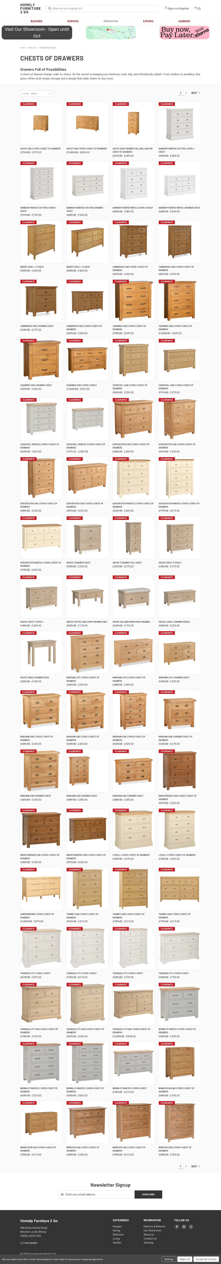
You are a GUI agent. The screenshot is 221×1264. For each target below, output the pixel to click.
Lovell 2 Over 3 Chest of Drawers (177, 855)
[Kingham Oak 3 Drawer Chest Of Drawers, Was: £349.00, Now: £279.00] (179, 711)
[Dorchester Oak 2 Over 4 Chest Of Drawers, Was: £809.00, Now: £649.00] (41, 478)
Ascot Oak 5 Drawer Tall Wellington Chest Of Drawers (132, 150)
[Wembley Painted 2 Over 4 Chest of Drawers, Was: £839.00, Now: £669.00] (87, 1063)
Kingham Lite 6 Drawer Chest (174, 677)
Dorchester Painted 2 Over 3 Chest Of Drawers (133, 505)
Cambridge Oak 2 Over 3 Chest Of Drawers (130, 269)
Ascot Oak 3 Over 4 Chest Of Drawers (86, 148)
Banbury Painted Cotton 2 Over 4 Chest (38, 209)
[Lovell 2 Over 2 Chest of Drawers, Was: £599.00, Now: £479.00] (133, 830)
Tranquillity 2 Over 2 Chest (35, 973)
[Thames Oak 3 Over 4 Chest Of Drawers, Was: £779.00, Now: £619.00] (179, 889)
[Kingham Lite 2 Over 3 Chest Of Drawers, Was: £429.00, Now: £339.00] (87, 652)
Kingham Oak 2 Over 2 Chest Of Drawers (36, 738)
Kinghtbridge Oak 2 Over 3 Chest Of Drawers (178, 798)
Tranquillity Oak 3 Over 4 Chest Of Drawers (131, 1031)
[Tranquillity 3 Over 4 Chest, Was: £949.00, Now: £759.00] (179, 948)
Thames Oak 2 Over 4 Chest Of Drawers (129, 916)
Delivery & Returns (154, 1226)
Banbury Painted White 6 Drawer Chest (179, 207)
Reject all (185, 1259)
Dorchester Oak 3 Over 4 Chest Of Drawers (84, 505)
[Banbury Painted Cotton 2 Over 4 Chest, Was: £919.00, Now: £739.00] (41, 182)
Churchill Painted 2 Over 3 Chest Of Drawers (39, 446)
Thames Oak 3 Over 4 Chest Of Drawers (175, 916)
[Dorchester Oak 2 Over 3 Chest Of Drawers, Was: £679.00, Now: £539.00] (179, 419)
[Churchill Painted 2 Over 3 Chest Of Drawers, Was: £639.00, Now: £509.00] (41, 419)
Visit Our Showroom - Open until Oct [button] (37, 33)
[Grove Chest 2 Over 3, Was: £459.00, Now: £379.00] (179, 537)
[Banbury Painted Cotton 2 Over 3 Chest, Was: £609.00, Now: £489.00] (179, 123)
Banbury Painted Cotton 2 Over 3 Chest (176, 150)
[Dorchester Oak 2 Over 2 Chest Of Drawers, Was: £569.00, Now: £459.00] (133, 419)
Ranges (36, 21)
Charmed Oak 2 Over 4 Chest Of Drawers (175, 328)
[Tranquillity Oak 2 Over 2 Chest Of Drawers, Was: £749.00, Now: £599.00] (41, 1004)
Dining (72, 21)
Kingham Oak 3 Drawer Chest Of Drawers (176, 738)
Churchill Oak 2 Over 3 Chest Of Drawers (130, 387)
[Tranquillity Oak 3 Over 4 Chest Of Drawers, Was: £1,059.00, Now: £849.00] (133, 1004)
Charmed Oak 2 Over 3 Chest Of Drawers (129, 328)
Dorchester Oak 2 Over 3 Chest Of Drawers (177, 446)
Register (184, 8)
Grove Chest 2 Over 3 (170, 562)
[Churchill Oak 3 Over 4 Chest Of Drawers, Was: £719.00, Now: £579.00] (179, 360)
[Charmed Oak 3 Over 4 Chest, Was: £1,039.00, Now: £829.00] (87, 360)
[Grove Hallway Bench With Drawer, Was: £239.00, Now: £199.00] (133, 597)
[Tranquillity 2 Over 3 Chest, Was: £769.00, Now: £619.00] (87, 948)
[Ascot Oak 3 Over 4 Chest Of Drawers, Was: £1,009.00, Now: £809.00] (87, 123)
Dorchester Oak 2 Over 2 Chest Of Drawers (131, 446)
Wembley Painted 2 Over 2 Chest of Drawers (177, 1031)
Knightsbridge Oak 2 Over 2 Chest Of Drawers (40, 857)
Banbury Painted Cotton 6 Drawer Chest (84, 209)
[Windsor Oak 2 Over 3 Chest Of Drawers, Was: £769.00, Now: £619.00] (133, 1122)
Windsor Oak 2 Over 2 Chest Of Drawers (82, 1149)
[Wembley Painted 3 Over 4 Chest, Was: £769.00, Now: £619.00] (133, 1063)
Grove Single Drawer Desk (34, 677)
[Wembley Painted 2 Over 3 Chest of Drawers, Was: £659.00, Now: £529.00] (41, 1063)
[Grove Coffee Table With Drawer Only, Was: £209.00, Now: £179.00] (87, 597)
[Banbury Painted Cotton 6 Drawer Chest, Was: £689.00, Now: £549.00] (87, 182)
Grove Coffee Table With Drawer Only (86, 622)
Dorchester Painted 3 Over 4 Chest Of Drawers (40, 564)
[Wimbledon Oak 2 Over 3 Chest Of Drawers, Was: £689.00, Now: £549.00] (179, 1063)
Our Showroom (152, 1230)
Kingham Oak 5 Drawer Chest (81, 796)
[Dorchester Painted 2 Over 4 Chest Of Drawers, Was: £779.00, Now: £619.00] (179, 478)
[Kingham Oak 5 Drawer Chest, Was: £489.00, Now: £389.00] (87, 771)
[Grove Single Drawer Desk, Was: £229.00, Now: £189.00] (41, 652)
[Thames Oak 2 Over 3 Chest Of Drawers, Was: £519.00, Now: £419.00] (87, 889)
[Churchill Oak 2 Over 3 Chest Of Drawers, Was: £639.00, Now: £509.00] (133, 360)
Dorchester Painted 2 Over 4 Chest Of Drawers (179, 505)
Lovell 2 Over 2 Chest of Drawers (131, 855)
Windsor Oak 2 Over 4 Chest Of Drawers (175, 1149)
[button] (110, 32)
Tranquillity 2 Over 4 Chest (128, 973)
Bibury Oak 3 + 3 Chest (78, 267)
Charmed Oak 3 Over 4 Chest (81, 385)
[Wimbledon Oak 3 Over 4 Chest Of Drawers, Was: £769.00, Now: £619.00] (41, 1122)
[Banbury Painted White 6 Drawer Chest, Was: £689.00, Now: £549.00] (179, 182)
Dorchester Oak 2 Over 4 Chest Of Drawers (38, 505)
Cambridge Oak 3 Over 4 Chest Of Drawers (84, 328)
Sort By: (26, 93)
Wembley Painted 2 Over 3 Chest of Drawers (39, 1090)
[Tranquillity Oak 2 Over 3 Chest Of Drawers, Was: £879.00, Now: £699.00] (87, 1004)
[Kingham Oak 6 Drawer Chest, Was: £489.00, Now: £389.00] (133, 771)
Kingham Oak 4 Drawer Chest (35, 796)
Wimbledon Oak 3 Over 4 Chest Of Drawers (38, 1149)
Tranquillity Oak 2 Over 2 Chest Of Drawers (39, 1031)
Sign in (172, 8)
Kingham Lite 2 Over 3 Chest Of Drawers (82, 679)
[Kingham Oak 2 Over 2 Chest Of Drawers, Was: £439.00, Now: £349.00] (41, 711)
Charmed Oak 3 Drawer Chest (36, 385)
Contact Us (150, 1238)
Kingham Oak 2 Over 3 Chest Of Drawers (82, 738)
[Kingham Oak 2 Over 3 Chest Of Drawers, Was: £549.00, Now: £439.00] (87, 711)
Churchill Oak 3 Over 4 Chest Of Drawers (176, 387)
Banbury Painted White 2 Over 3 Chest (133, 207)
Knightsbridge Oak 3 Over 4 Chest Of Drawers (86, 857)
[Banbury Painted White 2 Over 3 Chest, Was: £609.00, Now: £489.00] (133, 182)
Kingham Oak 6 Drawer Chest (128, 796)
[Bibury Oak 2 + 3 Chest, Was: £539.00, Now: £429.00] (41, 242)
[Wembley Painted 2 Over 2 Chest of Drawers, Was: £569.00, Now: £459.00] (179, 1004)
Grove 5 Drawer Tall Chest (127, 562)
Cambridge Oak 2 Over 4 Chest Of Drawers (176, 269)
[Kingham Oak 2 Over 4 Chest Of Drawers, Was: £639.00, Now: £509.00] (133, 711)
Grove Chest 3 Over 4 (31, 622)
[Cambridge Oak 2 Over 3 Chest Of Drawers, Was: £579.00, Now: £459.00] (133, 242)
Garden (184, 21)
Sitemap (148, 1242)
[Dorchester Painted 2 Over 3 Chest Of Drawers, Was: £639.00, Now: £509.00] (133, 478)
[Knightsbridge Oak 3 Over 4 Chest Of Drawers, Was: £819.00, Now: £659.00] (87, 830)
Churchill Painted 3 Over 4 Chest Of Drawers (85, 446)
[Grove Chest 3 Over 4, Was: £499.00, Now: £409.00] (41, 597)
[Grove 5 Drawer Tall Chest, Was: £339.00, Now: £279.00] (133, 537)
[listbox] (41, 94)
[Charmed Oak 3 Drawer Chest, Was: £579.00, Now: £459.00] (41, 360)
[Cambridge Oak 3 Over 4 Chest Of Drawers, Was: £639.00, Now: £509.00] (87, 301)
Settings (169, 1259)
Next (194, 92)
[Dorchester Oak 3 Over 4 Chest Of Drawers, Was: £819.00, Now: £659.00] (87, 478)
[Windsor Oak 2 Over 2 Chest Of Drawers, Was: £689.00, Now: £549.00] (87, 1122)
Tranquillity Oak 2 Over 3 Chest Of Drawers (85, 1031)
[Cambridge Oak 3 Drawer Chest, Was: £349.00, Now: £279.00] (41, 301)
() (199, 8)
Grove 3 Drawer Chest (78, 562)
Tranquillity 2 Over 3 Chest (81, 973)
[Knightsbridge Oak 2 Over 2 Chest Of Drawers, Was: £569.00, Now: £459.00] (41, 830)
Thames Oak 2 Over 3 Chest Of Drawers (82, 916)
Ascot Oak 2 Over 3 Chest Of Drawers (40, 148)
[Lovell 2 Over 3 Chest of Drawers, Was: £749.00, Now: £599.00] (179, 830)
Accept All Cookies (206, 1259)
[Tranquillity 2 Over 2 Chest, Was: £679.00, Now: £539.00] (41, 948)
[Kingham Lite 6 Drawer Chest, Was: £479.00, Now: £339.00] (179, 652)
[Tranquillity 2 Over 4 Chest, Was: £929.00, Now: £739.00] (133, 948)
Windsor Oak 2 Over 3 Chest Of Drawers (129, 1149)
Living (148, 21)
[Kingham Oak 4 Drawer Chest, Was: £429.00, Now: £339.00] (41, 771)
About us (149, 1234)
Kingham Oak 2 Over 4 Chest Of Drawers (129, 738)
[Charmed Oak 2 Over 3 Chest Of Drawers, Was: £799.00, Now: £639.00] (133, 301)
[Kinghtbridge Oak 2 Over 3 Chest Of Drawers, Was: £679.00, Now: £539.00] (179, 771)
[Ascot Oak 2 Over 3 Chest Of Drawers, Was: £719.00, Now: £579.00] (41, 123)
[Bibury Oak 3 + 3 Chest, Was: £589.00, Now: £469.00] (87, 242)
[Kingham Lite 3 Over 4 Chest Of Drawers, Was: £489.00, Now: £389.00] (133, 652)
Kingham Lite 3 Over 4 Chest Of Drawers (129, 679)
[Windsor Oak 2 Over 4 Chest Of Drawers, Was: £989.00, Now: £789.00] (179, 1122)
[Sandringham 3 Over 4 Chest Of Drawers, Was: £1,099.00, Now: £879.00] (41, 889)
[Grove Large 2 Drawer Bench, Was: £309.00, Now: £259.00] (179, 597)
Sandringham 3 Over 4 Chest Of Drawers (37, 916)
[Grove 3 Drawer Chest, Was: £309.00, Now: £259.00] (87, 537)
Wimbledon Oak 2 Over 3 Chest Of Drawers (176, 1090)
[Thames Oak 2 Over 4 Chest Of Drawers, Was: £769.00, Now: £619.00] (133, 889)
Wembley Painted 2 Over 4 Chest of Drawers (85, 1090)
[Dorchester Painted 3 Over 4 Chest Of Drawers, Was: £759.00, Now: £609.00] (41, 537)
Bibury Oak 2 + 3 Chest (32, 267)
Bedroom (111, 21)
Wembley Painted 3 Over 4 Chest (130, 1088)
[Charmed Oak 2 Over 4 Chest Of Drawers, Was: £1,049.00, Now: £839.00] (179, 301)
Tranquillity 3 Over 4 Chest (174, 973)
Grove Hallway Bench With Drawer (131, 622)
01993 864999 (30, 1243)
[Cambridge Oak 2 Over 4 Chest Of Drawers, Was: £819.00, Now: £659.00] (179, 242)
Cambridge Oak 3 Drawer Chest (37, 326)
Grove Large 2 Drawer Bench (174, 622)
